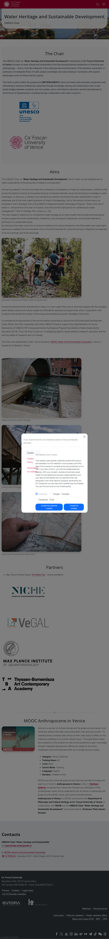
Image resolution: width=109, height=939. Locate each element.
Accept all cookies (74, 507)
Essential (43, 494)
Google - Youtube (61, 494)
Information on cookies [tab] (32, 470)
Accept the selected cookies (49, 507)
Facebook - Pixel (46, 499)
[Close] (84, 437)
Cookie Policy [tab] (30, 460)
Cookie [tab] (30, 453)
